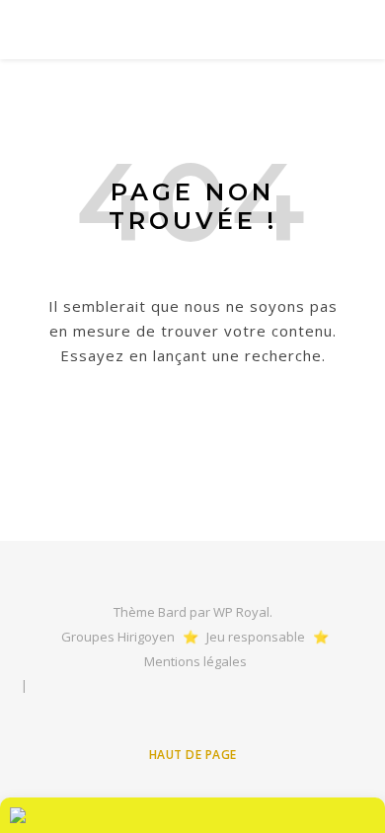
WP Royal (241, 612)
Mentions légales (195, 661)
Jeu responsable (255, 636)
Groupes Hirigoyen (118, 636)
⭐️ (190, 636)
